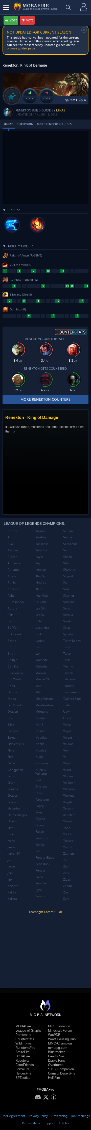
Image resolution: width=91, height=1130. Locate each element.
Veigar (67, 737)
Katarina (41, 550)
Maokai (40, 673)
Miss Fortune (44, 699)
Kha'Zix (40, 576)
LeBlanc (41, 602)
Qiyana (40, 819)
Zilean (67, 886)
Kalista (12, 898)
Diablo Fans (56, 1060)
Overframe (55, 1065)
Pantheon (42, 799)
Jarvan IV (14, 853)
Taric (66, 660)
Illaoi (11, 828)
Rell (37, 851)
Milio (38, 692)
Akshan (13, 550)
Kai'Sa (12, 892)
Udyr (66, 711)
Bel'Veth (13, 627)
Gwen (12, 802)
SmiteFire (22, 1052)
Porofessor (23, 1035)
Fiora (11, 750)
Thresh (68, 673)
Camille (13, 666)
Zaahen (68, 853)
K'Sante (13, 886)
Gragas (13, 789)
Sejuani (68, 531)
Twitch (67, 705)
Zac (65, 860)
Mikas (60, 110)
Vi (64, 757)
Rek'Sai (40, 845)
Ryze (38, 890)
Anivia (12, 576)
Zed (66, 866)
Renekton (42, 864)
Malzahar (42, 666)
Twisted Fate (72, 699)
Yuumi (67, 847)
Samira (40, 896)
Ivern (11, 840)
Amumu (13, 569)
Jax (10, 860)
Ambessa (14, 563)
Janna (11, 847)
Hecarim (14, 808)
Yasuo (67, 821)
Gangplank (15, 770)
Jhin (10, 873)
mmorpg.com (57, 1048)
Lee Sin (40, 608)
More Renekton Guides (54, 124)
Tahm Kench (72, 641)
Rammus (41, 838)
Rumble (40, 883)
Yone (66, 828)
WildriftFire (23, 1043)
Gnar (11, 782)
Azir (10, 615)
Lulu (38, 647)
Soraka (68, 615)
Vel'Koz (68, 744)
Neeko (39, 744)
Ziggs (67, 879)
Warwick (69, 789)
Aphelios (14, 589)
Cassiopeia (15, 673)
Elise (11, 724)
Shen (66, 563)
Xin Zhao (69, 815)
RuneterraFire (25, 1048)
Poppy (39, 806)
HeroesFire (23, 1073)
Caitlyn (12, 660)
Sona (66, 608)
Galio (11, 763)
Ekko (11, 718)
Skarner (68, 595)
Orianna (41, 786)
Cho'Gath (14, 679)
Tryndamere (72, 692)
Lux (37, 653)
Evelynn (13, 731)
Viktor (67, 770)
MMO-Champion (60, 1043)
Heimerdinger (17, 815)
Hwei (11, 821)
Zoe (66, 892)
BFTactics (22, 1078)
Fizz (10, 757)
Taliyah (68, 647)
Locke (39, 634)
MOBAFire (23, 1026)
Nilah (39, 757)
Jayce (11, 866)
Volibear (69, 782)
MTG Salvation (59, 1026)
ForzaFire (22, 1069)
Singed (68, 576)
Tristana (69, 679)
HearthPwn (56, 1056)
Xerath (68, 808)
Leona (39, 615)
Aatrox (12, 531)
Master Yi (42, 679)
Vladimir (69, 776)
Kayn (38, 563)
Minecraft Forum (60, 1030)
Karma (40, 531)
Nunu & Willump (41, 772)
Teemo (68, 666)
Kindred (40, 582)
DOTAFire (22, 1056)
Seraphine (70, 544)
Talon (67, 653)
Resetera (22, 1060)
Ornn (38, 793)
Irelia (11, 834)
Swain (67, 621)
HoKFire (54, 1078)
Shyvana (69, 569)
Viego (67, 763)
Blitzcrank (14, 634)
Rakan (39, 831)
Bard (11, 621)
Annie (12, 582)
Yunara (68, 840)
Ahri (10, 537)
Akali (11, 544)
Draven (13, 711)
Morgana (41, 711)
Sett (66, 550)
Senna (67, 537)
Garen (12, 776)
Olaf (38, 780)
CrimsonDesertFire (61, 1073)
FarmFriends (24, 1065)
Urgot (67, 718)
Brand (12, 641)
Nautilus (41, 737)
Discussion (24, 124)
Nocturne (42, 763)
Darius (12, 692)
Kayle (39, 557)
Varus (67, 724)
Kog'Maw (41, 595)
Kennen (40, 569)
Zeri (66, 873)
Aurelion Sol (16, 602)
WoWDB (54, 1035)
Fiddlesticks (16, 744)
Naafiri (40, 718)
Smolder (69, 602)
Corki (11, 686)
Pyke (38, 812)
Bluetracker (56, 1052)
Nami (39, 724)
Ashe (11, 595)
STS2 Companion (61, 1069)
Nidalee (40, 750)
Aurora (12, 608)
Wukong (69, 795)
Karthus (40, 537)
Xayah (67, 802)
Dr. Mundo (15, 705)
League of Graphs (28, 1030)
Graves (13, 795)
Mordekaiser (44, 705)
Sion (66, 582)
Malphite (41, 660)
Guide (8, 124)
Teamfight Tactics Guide (46, 912)
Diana (12, 699)
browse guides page (21, 48)
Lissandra (42, 627)
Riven (39, 877)
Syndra (68, 634)
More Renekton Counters (45, 399)
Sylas (67, 627)
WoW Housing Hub (62, 1039)
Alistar (12, 557)
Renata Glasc (44, 857)
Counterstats (24, 1039)
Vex (65, 750)
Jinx (10, 879)
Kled (38, 589)
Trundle (68, 686)
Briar (11, 653)
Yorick (67, 834)
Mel (38, 686)
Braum (12, 647)
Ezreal (12, 737)
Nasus (39, 731)
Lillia (38, 621)
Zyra (66, 898)
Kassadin (41, 544)
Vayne (67, 731)
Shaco (67, 557)
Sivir (66, 589)
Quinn (39, 825)
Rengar (40, 870)
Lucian (39, 641)
